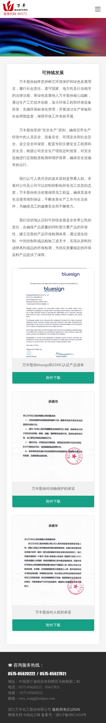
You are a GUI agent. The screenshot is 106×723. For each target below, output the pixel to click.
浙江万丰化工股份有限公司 (29, 709)
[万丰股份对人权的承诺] (53, 560)
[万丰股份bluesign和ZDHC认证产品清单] (53, 313)
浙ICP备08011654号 (71, 715)
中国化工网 (31, 715)
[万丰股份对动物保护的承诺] (53, 437)
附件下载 (53, 378)
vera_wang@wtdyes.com (37, 698)
